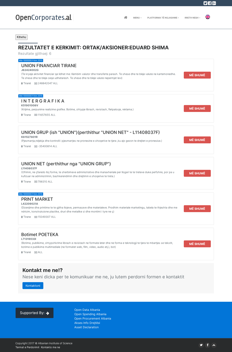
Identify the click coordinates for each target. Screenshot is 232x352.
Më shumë (197, 75)
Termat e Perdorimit (27, 347)
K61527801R (29, 136)
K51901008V (29, 105)
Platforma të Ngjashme (162, 17)
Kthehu (21, 37)
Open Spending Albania (90, 314)
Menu (136, 17)
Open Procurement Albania (92, 318)
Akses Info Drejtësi (87, 323)
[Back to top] (214, 345)
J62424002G (30, 69)
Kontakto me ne (50, 347)
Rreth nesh (191, 17)
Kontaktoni (33, 285)
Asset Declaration (86, 327)
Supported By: (32, 313)
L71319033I (28, 238)
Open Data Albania (87, 310)
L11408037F (29, 168)
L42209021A (29, 203)
